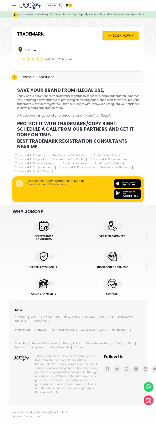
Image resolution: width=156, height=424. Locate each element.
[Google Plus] (136, 369)
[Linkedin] (145, 369)
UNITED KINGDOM (63, 330)
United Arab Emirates (93, 330)
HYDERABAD (39, 321)
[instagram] (126, 369)
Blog (130, 343)
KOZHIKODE (125, 317)
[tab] (79, 77)
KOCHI (28, 50)
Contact (80, 347)
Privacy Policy (72, 343)
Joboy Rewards (59, 347)
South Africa (120, 330)
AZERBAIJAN (22, 330)
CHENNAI (20, 317)
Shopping (37, 347)
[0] (66, 5)
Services (20, 347)
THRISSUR (21, 321)
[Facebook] (107, 369)
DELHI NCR (106, 317)
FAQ (119, 343)
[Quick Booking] (148, 400)
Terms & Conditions (44, 343)
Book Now (121, 35)
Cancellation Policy (98, 343)
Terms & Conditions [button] (37, 77)
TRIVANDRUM (72, 317)
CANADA (40, 330)
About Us (20, 343)
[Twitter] (117, 369)
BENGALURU (51, 317)
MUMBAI (90, 317)
